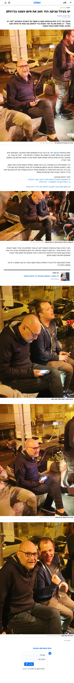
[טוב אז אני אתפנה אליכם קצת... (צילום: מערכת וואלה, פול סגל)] (37, 461)
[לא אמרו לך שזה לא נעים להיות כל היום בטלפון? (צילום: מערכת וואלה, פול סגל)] (37, 217)
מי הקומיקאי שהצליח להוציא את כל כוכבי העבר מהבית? (49, 180)
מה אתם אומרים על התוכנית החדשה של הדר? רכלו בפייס (48, 187)
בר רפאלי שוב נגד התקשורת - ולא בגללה (54, 182)
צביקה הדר (54, 153)
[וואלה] (37, 3)
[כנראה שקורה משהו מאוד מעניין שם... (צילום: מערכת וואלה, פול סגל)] (37, 343)
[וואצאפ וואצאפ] (9, 3)
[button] (64, 3)
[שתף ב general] (5, 3)
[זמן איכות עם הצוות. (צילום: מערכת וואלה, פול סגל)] (37, 580)
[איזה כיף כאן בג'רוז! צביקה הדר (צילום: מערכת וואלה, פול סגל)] (37, 87)
